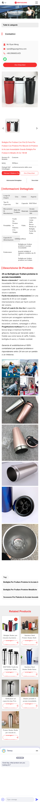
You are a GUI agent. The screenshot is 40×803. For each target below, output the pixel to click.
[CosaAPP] (5, 59)
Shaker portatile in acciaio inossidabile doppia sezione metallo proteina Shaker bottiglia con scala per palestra (30, 700)
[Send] (37, 799)
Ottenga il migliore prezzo (12, 173)
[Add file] (2, 799)
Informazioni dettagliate (14, 180)
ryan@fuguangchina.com (16, 49)
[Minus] (37, 750)
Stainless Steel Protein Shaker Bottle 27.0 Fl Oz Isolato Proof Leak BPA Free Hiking (29, 637)
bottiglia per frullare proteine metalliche (20, 590)
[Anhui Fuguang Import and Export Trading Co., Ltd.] (21, 2)
